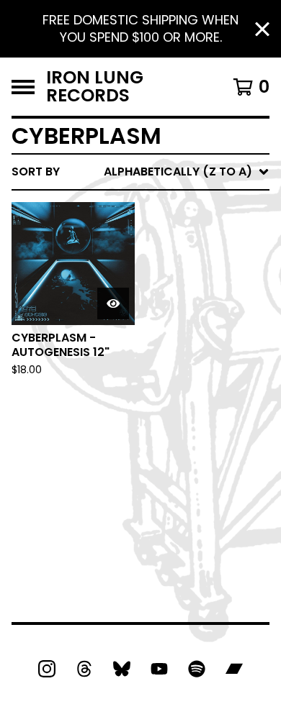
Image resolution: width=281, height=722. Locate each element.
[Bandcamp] (234, 669)
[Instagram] (47, 669)
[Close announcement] (262, 29)
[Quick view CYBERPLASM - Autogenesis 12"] (113, 303)
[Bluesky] (122, 669)
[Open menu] (23, 87)
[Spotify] (197, 669)
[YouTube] (159, 669)
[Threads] (84, 669)
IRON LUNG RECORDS (94, 86)
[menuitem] (140, 172)
